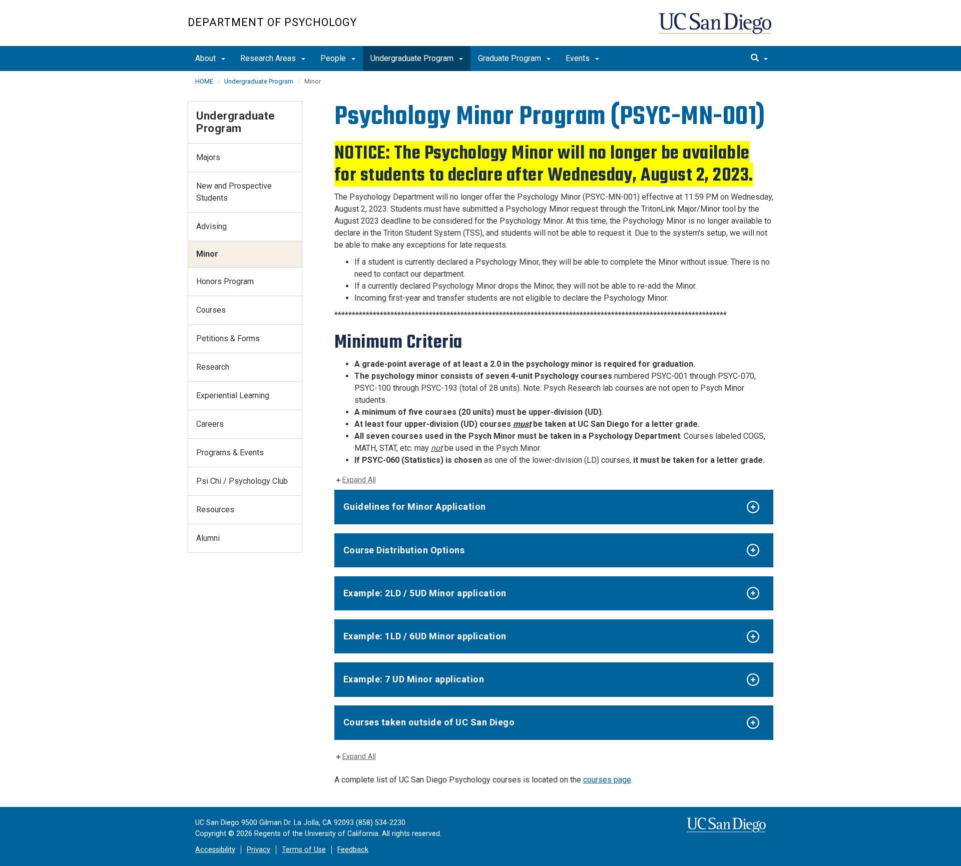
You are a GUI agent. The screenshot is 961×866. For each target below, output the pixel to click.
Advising (211, 226)
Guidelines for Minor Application (414, 506)
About (206, 58)
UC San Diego (716, 28)
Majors (208, 157)
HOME (204, 81)
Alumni (208, 538)
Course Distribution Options (404, 550)
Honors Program (225, 281)
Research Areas (269, 58)
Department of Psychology (272, 22)
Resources (215, 509)
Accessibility (215, 849)
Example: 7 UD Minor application (414, 679)
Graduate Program (510, 58)
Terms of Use (304, 849)
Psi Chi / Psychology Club (242, 481)
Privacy (258, 849)
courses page (607, 779)
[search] (759, 58)
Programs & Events (230, 452)
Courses (211, 310)
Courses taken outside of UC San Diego (429, 722)
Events (579, 58)
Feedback (352, 849)
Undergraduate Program (412, 58)
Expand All (359, 480)
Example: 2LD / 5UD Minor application (425, 593)
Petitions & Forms (228, 338)
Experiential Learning (232, 395)
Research (212, 367)
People (334, 58)
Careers (210, 424)
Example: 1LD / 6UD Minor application (425, 636)
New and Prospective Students (234, 192)
